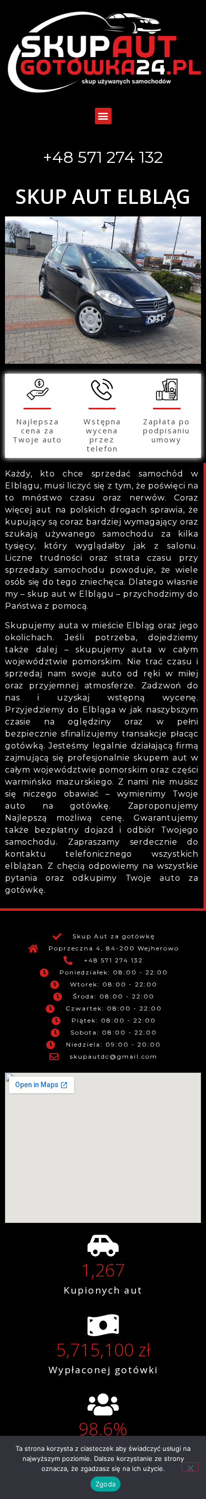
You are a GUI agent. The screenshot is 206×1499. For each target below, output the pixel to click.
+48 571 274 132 (103, 157)
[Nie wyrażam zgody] (190, 1466)
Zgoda (106, 1484)
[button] (103, 116)
